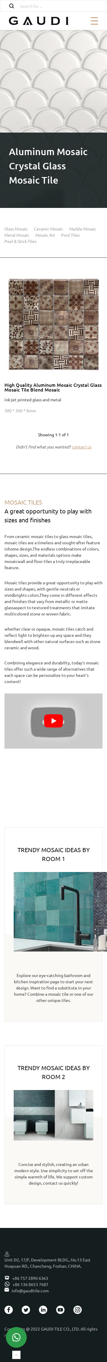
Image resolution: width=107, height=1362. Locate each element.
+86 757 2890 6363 (29, 1278)
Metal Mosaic (16, 235)
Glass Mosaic (16, 228)
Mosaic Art (45, 235)
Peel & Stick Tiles (20, 241)
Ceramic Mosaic (48, 228)
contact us (81, 446)
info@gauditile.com (30, 1290)
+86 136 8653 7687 (30, 1284)
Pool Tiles (70, 235)
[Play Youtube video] (53, 721)
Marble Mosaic (82, 228)
